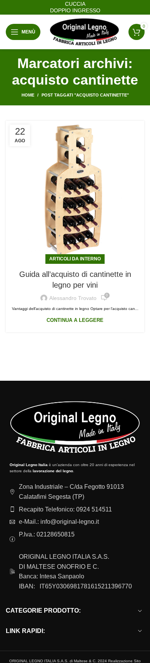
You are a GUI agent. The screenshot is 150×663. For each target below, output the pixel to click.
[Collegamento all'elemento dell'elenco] (75, 510)
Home (28, 95)
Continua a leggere (75, 320)
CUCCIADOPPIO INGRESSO (75, 7)
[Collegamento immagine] (75, 427)
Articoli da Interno (75, 259)
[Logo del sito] (84, 32)
